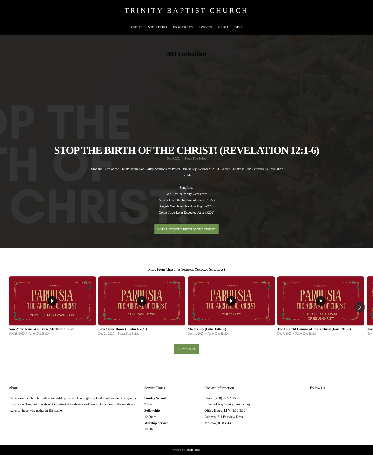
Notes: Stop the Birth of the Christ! (186, 229)
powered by (186, 449)
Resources (183, 27)
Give (238, 27)
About (136, 27)
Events (206, 27)
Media (224, 27)
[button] (359, 307)
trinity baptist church (186, 10)
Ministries (158, 27)
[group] (52, 307)
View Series (186, 348)
